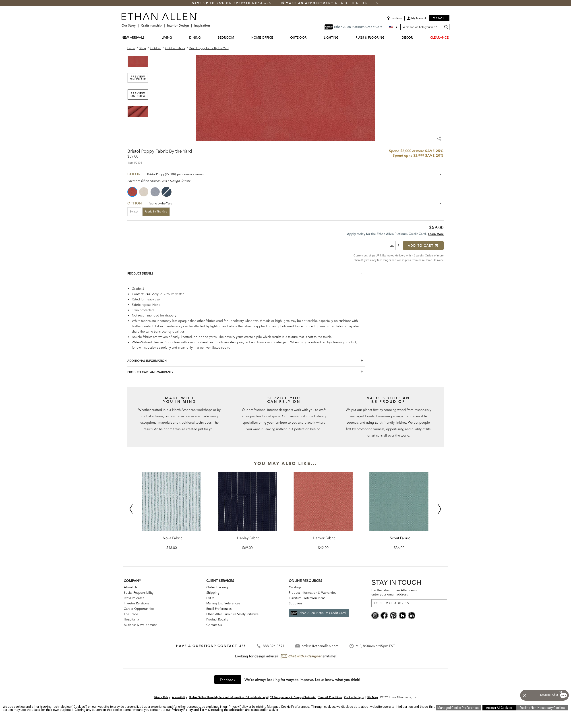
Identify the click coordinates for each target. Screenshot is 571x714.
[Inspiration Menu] (211, 23)
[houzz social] (402, 615)
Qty (392, 245)
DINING (195, 37)
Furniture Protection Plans (307, 598)
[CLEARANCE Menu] (451, 37)
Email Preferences (219, 609)
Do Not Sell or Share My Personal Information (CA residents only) (228, 697)
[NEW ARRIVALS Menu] (147, 37)
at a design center (331, 3)
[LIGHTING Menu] (341, 37)
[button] (416, 20)
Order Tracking (217, 587)
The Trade (131, 614)
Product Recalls (217, 619)
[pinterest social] (393, 615)
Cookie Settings (354, 697)
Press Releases (134, 598)
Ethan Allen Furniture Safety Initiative (232, 614)
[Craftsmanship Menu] (163, 23)
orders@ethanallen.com (320, 646)
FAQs (210, 598)
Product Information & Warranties (312, 593)
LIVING (167, 37)
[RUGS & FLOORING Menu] (387, 37)
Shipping (212, 593)
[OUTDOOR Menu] (309, 37)
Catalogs (295, 587)
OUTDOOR (298, 37)
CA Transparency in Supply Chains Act (293, 697)
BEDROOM (226, 37)
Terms (204, 710)
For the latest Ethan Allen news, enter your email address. (394, 592)
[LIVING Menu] (174, 37)
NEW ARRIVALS (133, 37)
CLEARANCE (439, 37)
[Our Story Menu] (137, 23)
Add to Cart (421, 245)
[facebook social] (384, 615)
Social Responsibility (138, 593)
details (264, 3)
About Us (130, 587)
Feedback (227, 680)
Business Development (140, 625)
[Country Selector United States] (393, 27)
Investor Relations (136, 603)
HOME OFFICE (262, 37)
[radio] (132, 192)
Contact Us (214, 625)
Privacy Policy (162, 697)
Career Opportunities (139, 609)
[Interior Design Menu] (190, 23)
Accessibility (179, 697)
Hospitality (131, 619)
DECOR (407, 37)
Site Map (372, 697)
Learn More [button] (436, 234)
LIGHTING (331, 37)
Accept (499, 707)
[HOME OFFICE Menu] (275, 37)
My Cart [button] (439, 17)
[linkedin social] (411, 615)
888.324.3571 (274, 646)
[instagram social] (375, 615)
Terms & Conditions (330, 697)
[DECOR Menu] (415, 37)
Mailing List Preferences (223, 603)
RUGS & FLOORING (370, 37)
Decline (542, 707)
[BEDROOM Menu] (236, 37)
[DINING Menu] (203, 37)
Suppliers (295, 603)
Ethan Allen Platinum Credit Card (322, 613)
